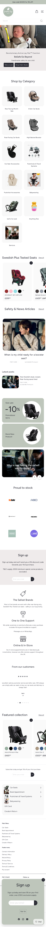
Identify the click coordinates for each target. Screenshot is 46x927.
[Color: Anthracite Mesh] (37, 291)
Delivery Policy (6, 854)
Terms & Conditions (8, 866)
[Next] (39, 477)
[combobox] (23, 21)
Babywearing (6, 836)
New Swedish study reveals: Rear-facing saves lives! (30, 378)
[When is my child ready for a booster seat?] (24, 335)
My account (5, 869)
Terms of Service (7, 863)
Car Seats (5, 827)
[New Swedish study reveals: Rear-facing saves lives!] (10, 382)
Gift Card (5, 839)
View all (41, 258)
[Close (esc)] (43, 880)
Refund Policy (6, 857)
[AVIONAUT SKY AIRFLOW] (17, 282)
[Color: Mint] (15, 291)
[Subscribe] (35, 902)
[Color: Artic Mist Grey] (19, 748)
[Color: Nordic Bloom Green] (6, 748)
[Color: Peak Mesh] (41, 291)
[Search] (41, 21)
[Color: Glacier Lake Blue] (15, 748)
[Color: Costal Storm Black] (11, 748)
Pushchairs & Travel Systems (11, 833)
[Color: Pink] (11, 291)
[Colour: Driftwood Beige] (37, 748)
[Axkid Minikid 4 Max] (17, 739)
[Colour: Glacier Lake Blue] (41, 748)
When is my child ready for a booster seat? (24, 356)
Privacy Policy (6, 860)
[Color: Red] (6, 291)
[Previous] (35, 477)
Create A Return (7, 842)
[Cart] (36, 11)
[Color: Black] (19, 291)
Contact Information (8, 851)
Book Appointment (8, 830)
